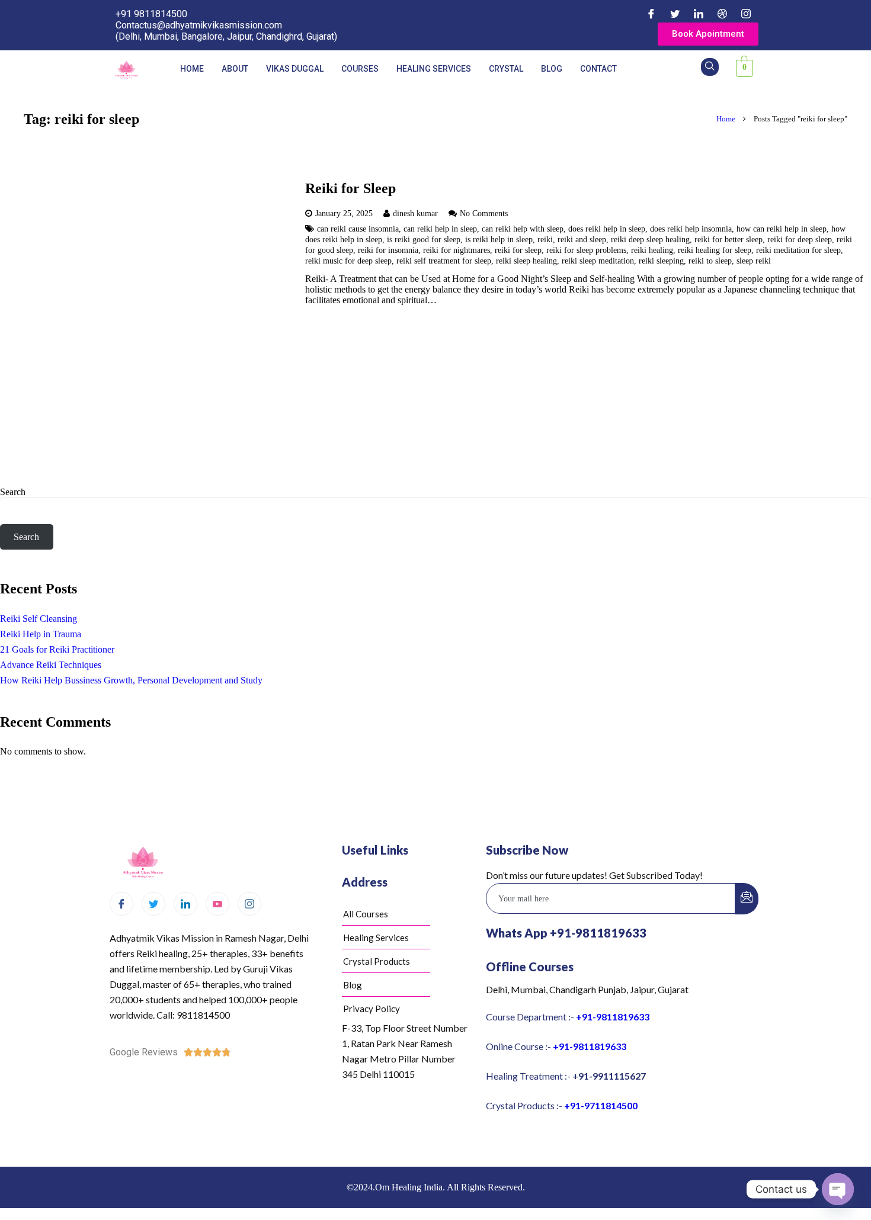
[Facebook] (651, 14)
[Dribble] (722, 14)
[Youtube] (217, 904)
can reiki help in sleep (440, 228)
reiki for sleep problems (586, 250)
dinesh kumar (415, 213)
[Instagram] (746, 14)
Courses (360, 68)
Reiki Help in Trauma (40, 634)
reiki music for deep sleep (348, 260)
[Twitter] (675, 14)
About (235, 68)
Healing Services (433, 68)
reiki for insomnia (388, 250)
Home (192, 68)
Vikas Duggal (295, 68)
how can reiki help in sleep (781, 228)
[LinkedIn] (698, 14)
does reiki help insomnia (691, 228)
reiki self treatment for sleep (443, 260)
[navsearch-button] (710, 67)
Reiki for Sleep (350, 188)
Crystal (506, 68)
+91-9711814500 (601, 1105)
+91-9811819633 (612, 1016)
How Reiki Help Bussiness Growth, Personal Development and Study (131, 680)
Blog (551, 68)
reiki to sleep (710, 260)
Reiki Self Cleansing (38, 619)
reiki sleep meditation (598, 260)
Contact (598, 68)
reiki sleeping (661, 260)
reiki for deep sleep (799, 239)
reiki (545, 239)
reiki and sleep (582, 239)
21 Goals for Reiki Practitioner (57, 649)
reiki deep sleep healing (650, 239)
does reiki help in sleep (606, 228)
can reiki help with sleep (522, 228)
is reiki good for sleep (423, 239)
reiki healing (652, 250)
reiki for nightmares (456, 250)
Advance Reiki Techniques (50, 665)
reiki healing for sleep (714, 250)
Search (12, 492)
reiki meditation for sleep (798, 250)
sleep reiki (753, 260)
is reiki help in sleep (499, 239)
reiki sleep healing (526, 260)
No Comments (484, 213)
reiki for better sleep (728, 239)
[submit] (746, 898)
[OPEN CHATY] (838, 1189)
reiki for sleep (518, 250)
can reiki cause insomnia (358, 228)
